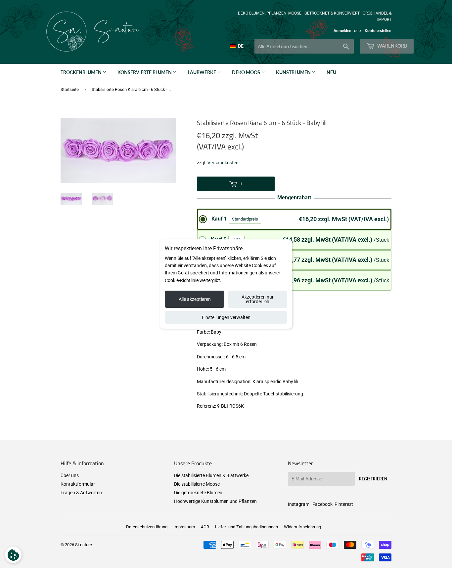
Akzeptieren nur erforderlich (258, 299)
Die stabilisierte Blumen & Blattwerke (211, 475)
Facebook (322, 504)
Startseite (70, 89)
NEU (331, 72)
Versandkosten (223, 162)
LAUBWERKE (202, 72)
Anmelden (342, 30)
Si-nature (83, 544)
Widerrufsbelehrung (302, 526)
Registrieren (373, 478)
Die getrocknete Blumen (198, 492)
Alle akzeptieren (195, 299)
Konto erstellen (378, 30)
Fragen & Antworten (81, 492)
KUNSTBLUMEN (294, 72)
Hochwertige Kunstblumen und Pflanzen (215, 501)
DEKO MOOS (246, 72)
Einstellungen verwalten (226, 317)
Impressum (184, 526)
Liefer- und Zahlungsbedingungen (246, 526)
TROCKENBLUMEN (82, 72)
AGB (205, 526)
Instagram (298, 504)
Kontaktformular (78, 484)
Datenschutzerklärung (146, 526)
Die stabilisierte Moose (197, 484)
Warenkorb (391, 46)
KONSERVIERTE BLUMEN (145, 72)
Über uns (70, 475)
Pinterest (344, 504)
